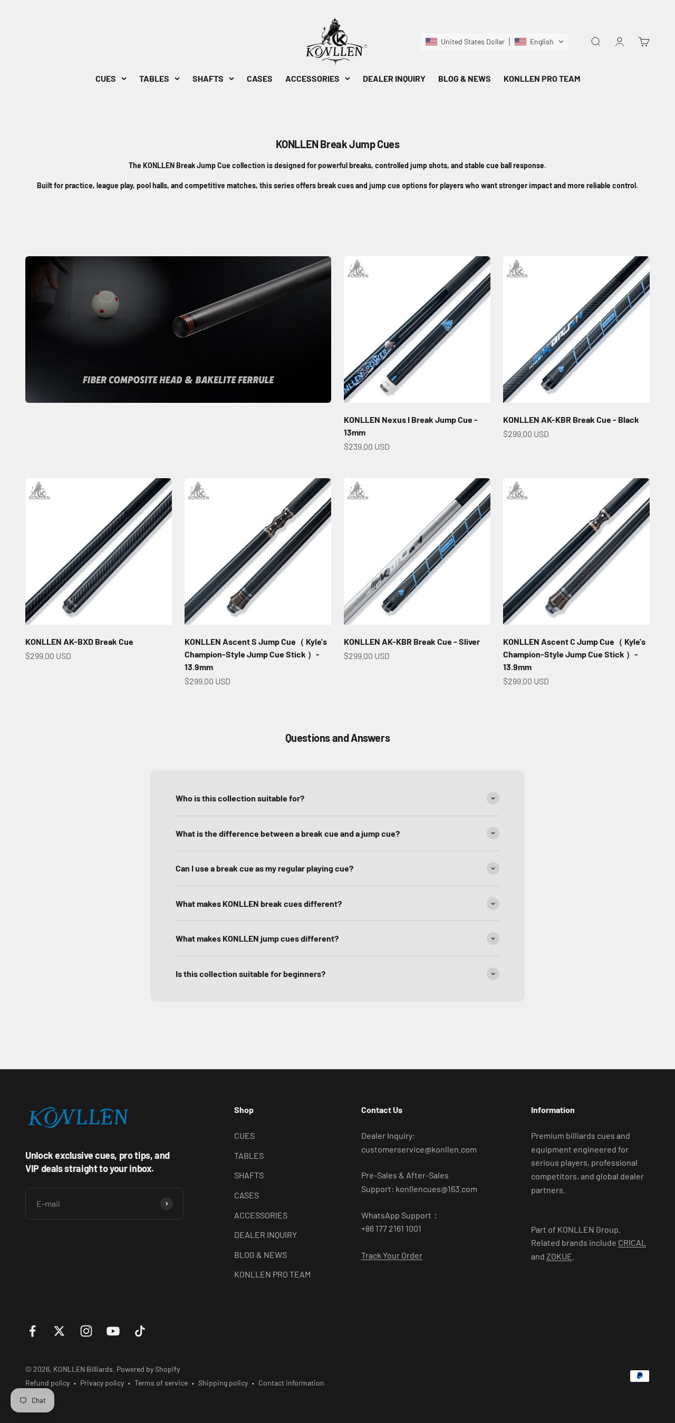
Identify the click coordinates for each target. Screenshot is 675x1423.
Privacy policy (102, 1382)
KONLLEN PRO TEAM (542, 78)
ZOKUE (559, 1256)
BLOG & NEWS (464, 78)
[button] (494, 41)
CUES (105, 78)
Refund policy (47, 1382)
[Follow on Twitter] (59, 1331)
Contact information (291, 1382)
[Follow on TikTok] (140, 1331)
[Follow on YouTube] (113, 1331)
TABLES (154, 78)
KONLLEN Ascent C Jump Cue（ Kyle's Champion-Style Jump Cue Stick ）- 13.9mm (574, 654)
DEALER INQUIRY (394, 78)
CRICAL (632, 1242)
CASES (260, 78)
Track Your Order (391, 1255)
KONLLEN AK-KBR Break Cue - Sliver (412, 641)
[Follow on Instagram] (86, 1331)
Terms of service (161, 1382)
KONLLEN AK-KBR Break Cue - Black (571, 419)
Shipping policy (223, 1382)
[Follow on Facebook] (32, 1331)
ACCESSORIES (312, 78)
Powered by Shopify (148, 1368)
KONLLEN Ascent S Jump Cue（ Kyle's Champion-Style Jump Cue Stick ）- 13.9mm (256, 654)
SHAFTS (208, 78)
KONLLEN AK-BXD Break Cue (79, 641)
